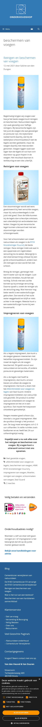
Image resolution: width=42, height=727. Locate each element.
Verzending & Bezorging (17, 619)
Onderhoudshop (21, 17)
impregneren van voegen (15, 472)
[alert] (21, 702)
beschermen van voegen (21, 465)
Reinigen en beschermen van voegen (20, 59)
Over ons (10, 625)
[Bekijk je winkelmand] (31, 28)
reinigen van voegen (13, 476)
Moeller (30, 472)
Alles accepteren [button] (21, 713)
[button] (21, 723)
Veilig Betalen (12, 622)
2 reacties (10, 483)
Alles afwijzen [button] (21, 718)
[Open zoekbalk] (38, 28)
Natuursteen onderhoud (17, 640)
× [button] (39, 679)
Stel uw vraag (12, 616)
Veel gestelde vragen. (16, 458)
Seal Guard (20, 479)
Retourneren (11, 628)
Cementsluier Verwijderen (18, 643)
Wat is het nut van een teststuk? (19, 594)
